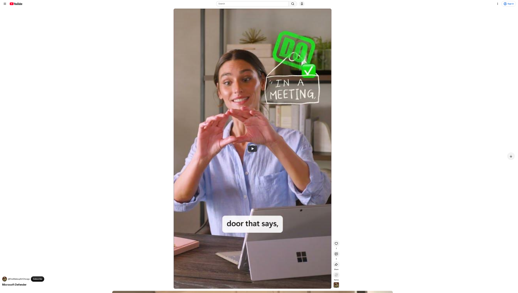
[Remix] (336, 275)
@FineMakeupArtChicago (19, 279)
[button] (4, 279)
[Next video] (511, 156)
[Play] (252, 148)
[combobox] (253, 3)
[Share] (336, 264)
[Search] (292, 3)
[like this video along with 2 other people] (336, 243)
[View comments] (336, 254)
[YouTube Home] (16, 4)
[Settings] (497, 3)
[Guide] (4, 3)
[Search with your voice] (302, 3)
